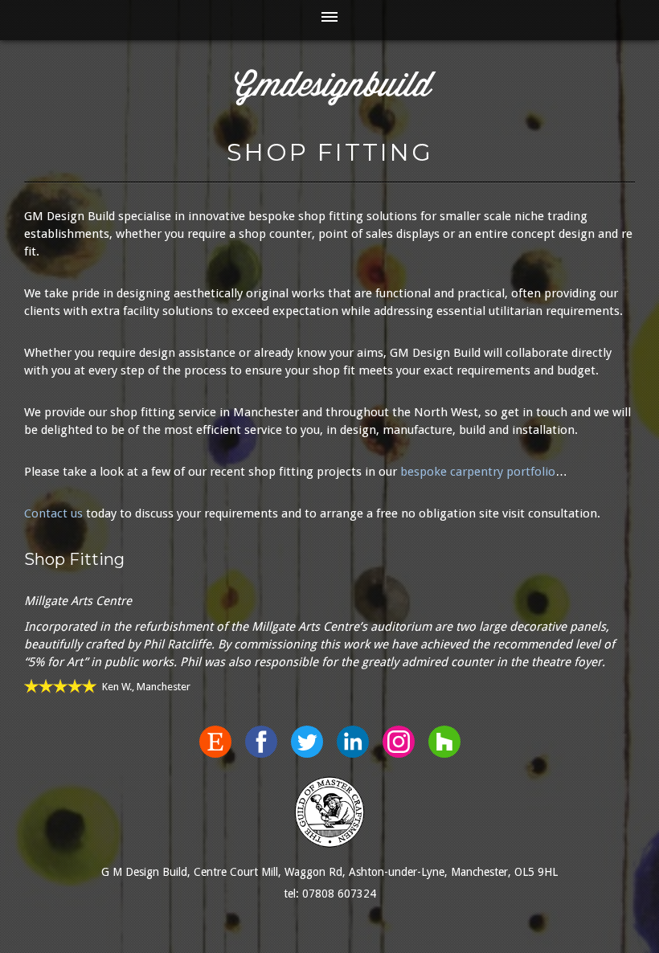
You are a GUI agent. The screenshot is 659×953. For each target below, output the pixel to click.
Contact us (53, 513)
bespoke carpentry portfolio (477, 471)
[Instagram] (399, 742)
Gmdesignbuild (333, 87)
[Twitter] (307, 742)
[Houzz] (444, 742)
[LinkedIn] (353, 742)
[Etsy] (215, 742)
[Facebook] (261, 742)
